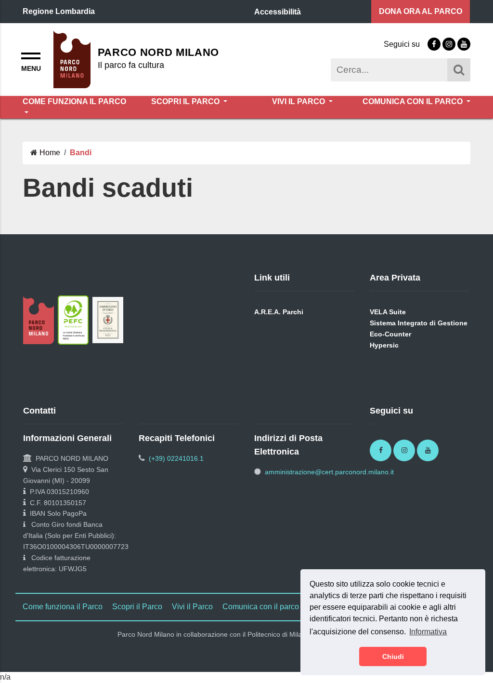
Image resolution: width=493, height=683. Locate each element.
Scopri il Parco (186, 101)
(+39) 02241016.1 (176, 458)
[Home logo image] (72, 58)
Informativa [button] (428, 632)
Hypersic (384, 345)
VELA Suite (388, 312)
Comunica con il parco (414, 101)
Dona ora (420, 11)
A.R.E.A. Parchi (278, 312)
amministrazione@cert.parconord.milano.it (329, 472)
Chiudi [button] (393, 656)
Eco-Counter (390, 334)
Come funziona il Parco (74, 101)
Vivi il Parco (299, 101)
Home (49, 152)
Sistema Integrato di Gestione (418, 323)
